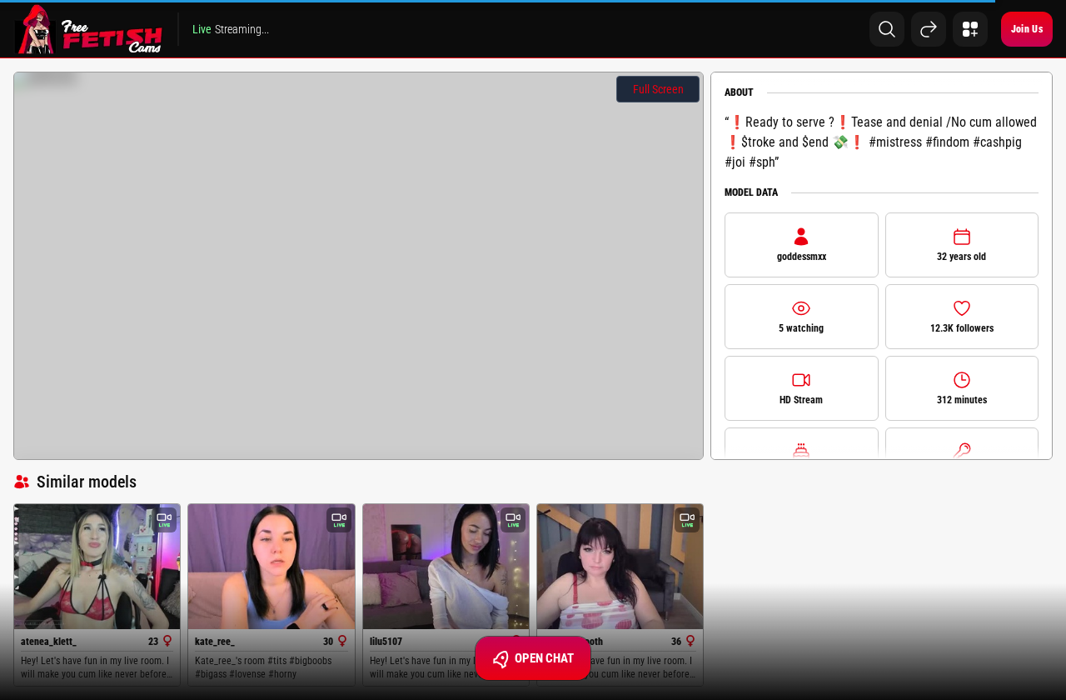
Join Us (1027, 29)
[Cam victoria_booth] (620, 566)
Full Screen (658, 89)
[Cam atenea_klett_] (97, 566)
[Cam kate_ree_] (271, 566)
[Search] (886, 29)
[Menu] (970, 29)
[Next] (928, 29)
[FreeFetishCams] (88, 29)
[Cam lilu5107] (446, 566)
